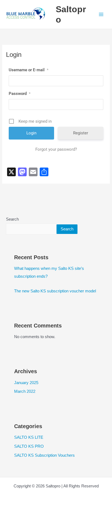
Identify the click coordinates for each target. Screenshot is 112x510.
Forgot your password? (56, 149)
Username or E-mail (28, 69)
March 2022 (24, 391)
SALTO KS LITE (28, 437)
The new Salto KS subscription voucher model (55, 291)
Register (80, 133)
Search (12, 219)
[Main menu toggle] (101, 14)
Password (19, 93)
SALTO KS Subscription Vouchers (44, 455)
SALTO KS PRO (29, 446)
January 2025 (26, 383)
